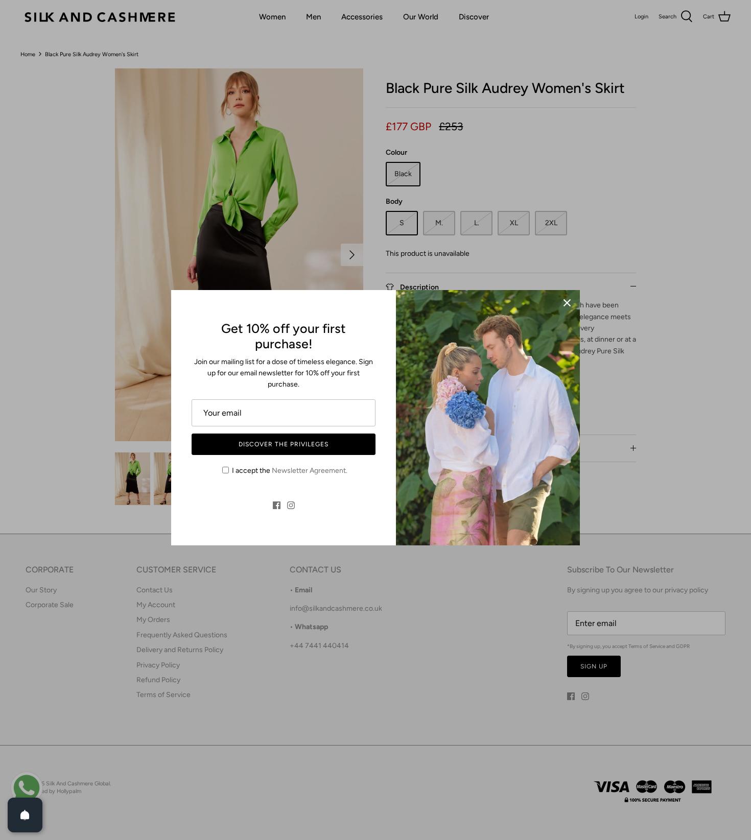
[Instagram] (291, 505)
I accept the (289, 470)
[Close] (567, 303)
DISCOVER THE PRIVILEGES (283, 444)
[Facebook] (276, 505)
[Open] (25, 815)
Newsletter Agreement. (309, 470)
